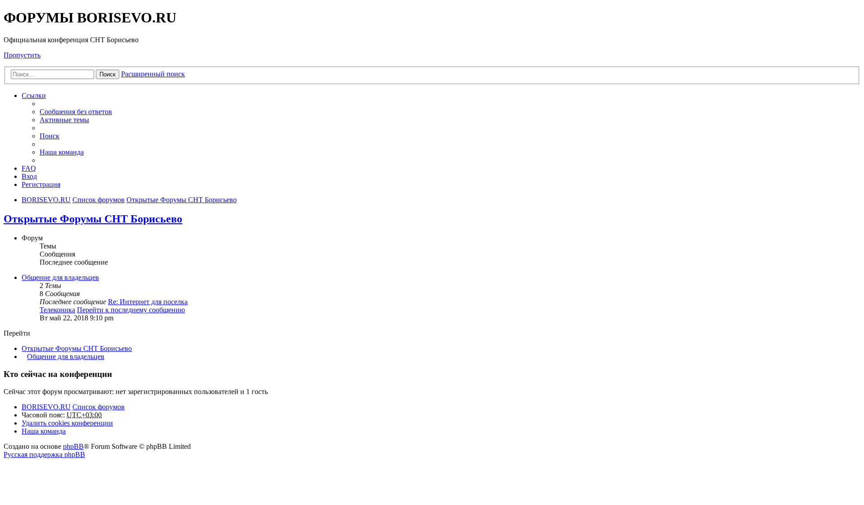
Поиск (107, 74)
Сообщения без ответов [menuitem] (76, 111)
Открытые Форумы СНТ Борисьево (93, 219)
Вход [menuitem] (29, 176)
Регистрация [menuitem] (41, 184)
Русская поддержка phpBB (44, 454)
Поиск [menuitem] (49, 136)
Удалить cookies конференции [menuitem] (67, 423)
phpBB (73, 446)
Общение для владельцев (60, 277)
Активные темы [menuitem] (64, 120)
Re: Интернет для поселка (148, 302)
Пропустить (22, 55)
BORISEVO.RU (46, 407)
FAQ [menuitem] (29, 168)
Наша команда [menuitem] (62, 152)
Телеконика (57, 310)
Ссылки (34, 95)
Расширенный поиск (153, 74)
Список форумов (98, 407)
